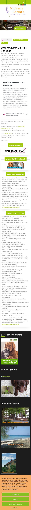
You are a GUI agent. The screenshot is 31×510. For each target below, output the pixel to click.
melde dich (8, 133)
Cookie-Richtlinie (15, 508)
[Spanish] (23, 5)
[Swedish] (25, 5)
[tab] (8, 2)
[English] (20, 5)
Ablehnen (15, 499)
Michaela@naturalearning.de (10, 207)
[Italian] (22, 5)
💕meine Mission (6, 40)
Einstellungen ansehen (15, 504)
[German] (19, 5)
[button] (11, 28)
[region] (15, 25)
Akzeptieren (15, 494)
